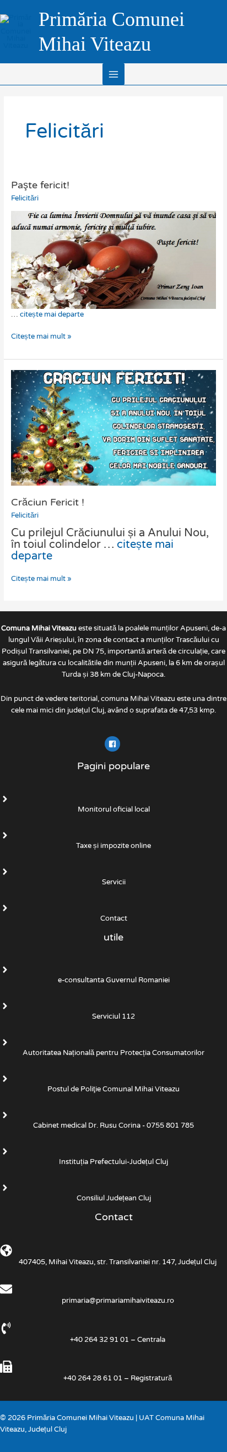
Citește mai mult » (41, 336)
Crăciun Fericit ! (47, 502)
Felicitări (25, 198)
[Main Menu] (113, 74)
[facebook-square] (113, 744)
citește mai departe (52, 314)
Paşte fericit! (40, 185)
